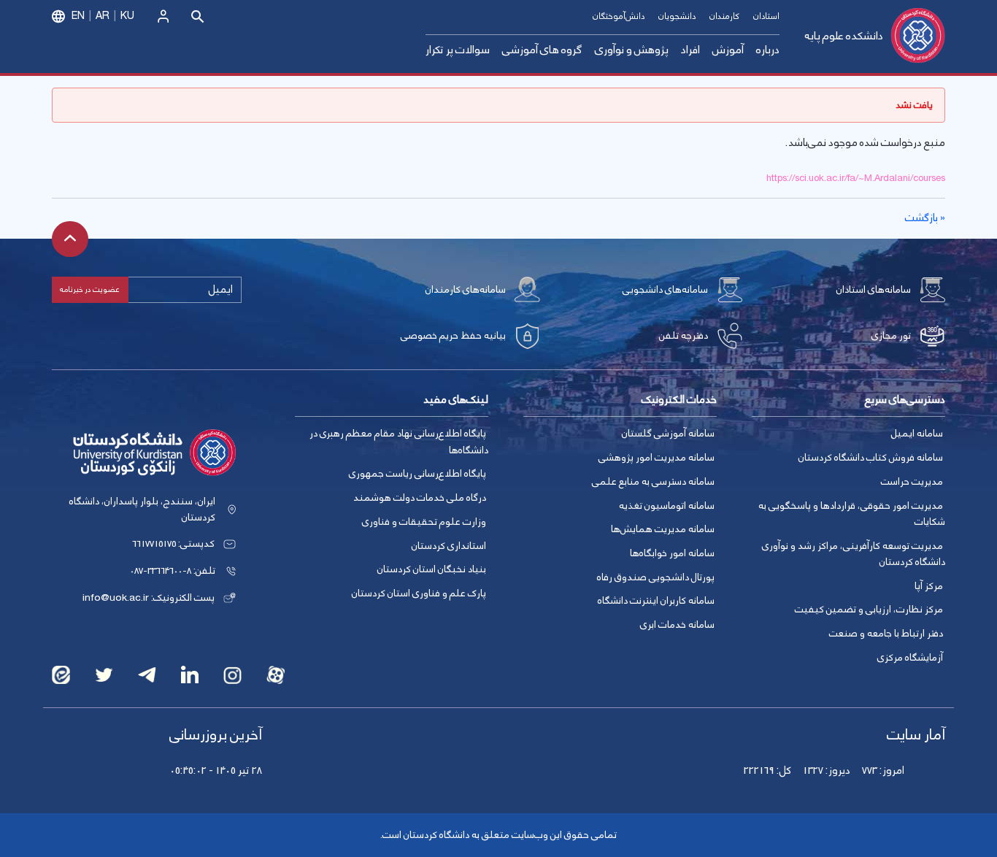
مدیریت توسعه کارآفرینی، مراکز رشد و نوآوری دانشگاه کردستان (853, 554)
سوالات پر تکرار (458, 50)
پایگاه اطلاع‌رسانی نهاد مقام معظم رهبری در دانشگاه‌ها (398, 442)
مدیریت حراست (912, 482)
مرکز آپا (929, 586)
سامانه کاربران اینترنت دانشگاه (656, 601)
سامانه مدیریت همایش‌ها (663, 529)
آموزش (728, 50)
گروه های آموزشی (542, 50)
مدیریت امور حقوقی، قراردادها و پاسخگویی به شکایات (851, 514)
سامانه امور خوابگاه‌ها (672, 553)
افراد (690, 50)
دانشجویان (677, 16)
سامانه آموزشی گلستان (668, 434)
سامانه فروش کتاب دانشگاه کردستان (870, 458)
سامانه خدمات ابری (677, 625)
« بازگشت (925, 218)
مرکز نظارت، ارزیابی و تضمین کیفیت (869, 610)
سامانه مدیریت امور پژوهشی (656, 458)
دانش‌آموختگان (618, 16)
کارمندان (724, 16)
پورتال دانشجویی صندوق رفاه (656, 577)
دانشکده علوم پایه (843, 36)
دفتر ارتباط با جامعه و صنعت (886, 634)
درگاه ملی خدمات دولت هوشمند (419, 498)
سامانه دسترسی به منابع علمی (653, 482)
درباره (767, 50)
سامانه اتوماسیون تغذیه (667, 506)
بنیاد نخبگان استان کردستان (431, 569)
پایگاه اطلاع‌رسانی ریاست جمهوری (417, 474)
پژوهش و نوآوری (632, 50)
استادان (766, 16)
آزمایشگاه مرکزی (910, 658)
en (78, 16)
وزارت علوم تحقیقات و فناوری (424, 522)
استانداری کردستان (449, 546)
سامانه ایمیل (917, 434)
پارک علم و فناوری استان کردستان (419, 593)
